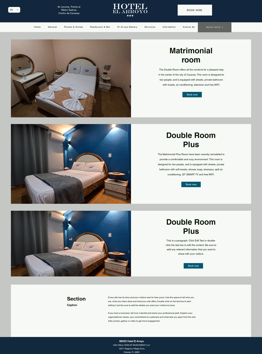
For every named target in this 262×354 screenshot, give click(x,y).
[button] (192, 94)
